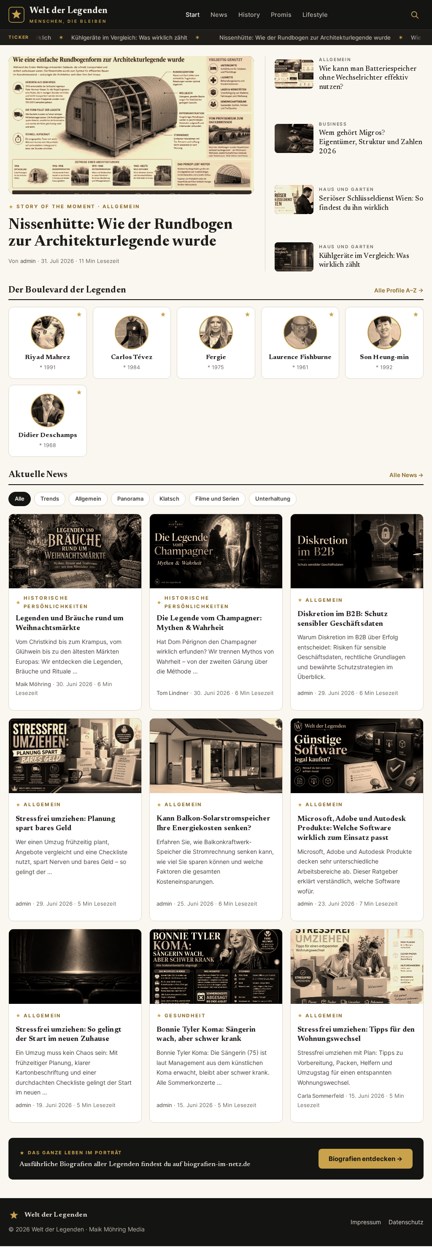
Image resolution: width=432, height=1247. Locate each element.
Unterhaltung (272, 498)
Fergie (216, 357)
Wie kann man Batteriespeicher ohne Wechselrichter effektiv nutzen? (367, 78)
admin (28, 260)
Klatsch (169, 498)
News (219, 15)
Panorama (130, 498)
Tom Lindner (173, 692)
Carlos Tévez (131, 357)
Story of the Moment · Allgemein (78, 206)
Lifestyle (315, 15)
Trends (49, 498)
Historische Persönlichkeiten (56, 602)
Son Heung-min (384, 357)
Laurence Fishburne (300, 357)
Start (193, 15)
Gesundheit (185, 1016)
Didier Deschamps (47, 435)
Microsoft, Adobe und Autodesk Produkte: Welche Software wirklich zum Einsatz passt (351, 828)
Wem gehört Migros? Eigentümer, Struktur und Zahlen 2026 (370, 142)
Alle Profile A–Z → (399, 290)
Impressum (366, 1222)
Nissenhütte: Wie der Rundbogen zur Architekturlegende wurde (257, 37)
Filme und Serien (217, 498)
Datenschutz (406, 1222)
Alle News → (406, 475)
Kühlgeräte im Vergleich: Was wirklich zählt (82, 37)
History (249, 15)
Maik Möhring (33, 684)
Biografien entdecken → (365, 1159)
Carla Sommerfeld (320, 1095)
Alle (19, 498)
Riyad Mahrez (47, 357)
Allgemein (88, 498)
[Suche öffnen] (415, 15)
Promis (281, 15)
